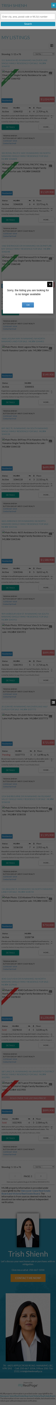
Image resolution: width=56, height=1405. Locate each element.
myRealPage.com (28, 1386)
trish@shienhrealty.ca (31, 1371)
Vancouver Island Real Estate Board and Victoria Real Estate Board (25, 1192)
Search (28, 24)
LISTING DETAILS (10, 127)
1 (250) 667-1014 (10, 141)
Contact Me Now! (28, 1278)
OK (28, 305)
